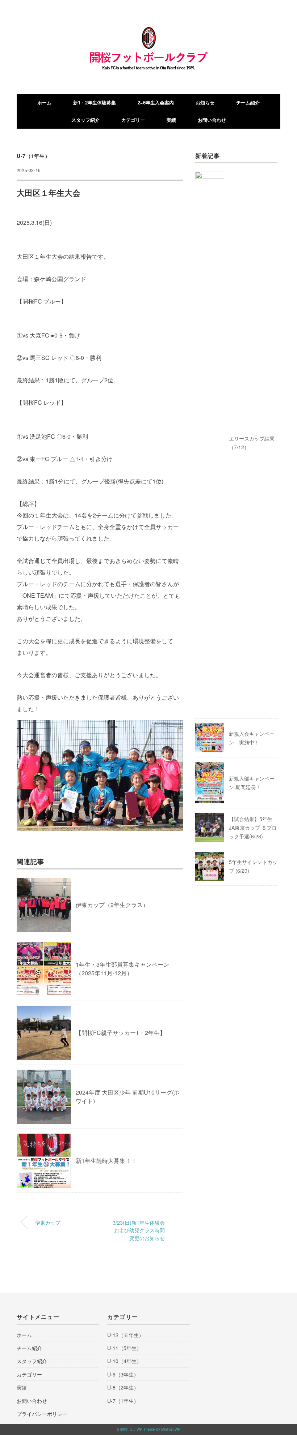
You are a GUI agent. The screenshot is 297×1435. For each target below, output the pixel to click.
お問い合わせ (212, 119)
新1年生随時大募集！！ (106, 1160)
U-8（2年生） (123, 1387)
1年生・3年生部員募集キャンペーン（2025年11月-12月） (122, 968)
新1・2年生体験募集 (94, 102)
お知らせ (205, 102)
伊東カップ (47, 1222)
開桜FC (126, 1429)
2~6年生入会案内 (156, 102)
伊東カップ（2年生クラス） (112, 905)
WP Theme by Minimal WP (158, 1429)
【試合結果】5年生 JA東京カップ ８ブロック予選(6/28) (253, 827)
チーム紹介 (248, 102)
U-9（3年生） (123, 1374)
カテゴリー (133, 119)
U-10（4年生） (124, 1361)
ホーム (44, 102)
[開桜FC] (148, 32)
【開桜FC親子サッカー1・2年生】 (121, 1032)
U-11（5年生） (124, 1348)
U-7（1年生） (33, 155)
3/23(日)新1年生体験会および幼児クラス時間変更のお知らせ (139, 1230)
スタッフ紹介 (85, 119)
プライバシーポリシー (42, 1413)
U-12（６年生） (125, 1335)
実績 (171, 119)
